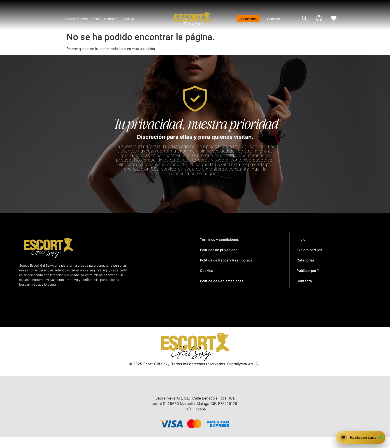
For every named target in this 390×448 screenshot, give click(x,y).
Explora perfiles (309, 250)
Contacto (273, 19)
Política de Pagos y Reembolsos (226, 260)
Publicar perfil (308, 270)
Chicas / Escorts (76, 19)
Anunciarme (248, 19)
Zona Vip (128, 19)
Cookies (206, 270)
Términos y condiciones (219, 239)
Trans (96, 19)
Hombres (110, 19)
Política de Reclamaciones (221, 281)
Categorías (306, 260)
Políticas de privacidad (218, 250)
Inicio (301, 239)
